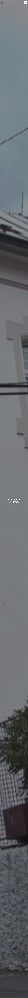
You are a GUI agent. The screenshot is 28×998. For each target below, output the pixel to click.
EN (22, 2)
